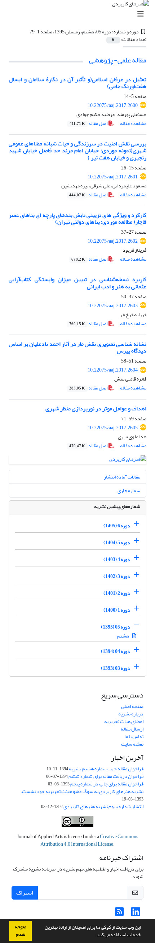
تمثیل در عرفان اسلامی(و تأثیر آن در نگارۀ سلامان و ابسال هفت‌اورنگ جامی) (77, 83)
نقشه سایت (132, 744)
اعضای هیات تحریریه (123, 721)
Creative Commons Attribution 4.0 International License (89, 840)
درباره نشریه (130, 714)
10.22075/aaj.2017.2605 (113, 428)
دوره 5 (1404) (116, 542)
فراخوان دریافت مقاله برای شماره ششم (105, 776)
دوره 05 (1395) (115, 627)
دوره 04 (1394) (115, 651)
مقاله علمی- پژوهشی (117, 60)
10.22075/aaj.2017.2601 (113, 177)
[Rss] (119, 914)
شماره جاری (129, 490)
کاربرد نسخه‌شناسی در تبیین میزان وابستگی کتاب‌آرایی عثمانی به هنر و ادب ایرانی (77, 282)
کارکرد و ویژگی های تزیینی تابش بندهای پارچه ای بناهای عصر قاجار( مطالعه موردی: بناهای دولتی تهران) (77, 218)
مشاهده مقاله (133, 123)
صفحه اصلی (132, 706)
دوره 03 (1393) (115, 668)
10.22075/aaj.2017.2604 (113, 370)
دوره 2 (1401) (116, 593)
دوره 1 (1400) (116, 610)
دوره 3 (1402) (116, 576)
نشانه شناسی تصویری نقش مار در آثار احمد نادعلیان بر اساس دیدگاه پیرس (77, 347)
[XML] (25, 32)
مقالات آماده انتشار (122, 477)
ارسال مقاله (132, 729)
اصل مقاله (89, 123)
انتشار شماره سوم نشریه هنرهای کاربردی (103, 806)
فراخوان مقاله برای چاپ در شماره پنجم (106, 784)
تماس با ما (133, 736)
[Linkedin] (135, 914)
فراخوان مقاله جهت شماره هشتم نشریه (106, 769)
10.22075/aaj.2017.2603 (113, 306)
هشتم (123, 636)
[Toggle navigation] (79, 14)
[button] (93, 935)
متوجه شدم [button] (20, 931)
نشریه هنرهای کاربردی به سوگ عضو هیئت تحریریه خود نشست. (82, 791)
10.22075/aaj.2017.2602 (113, 241)
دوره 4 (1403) (116, 559)
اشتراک (24, 892)
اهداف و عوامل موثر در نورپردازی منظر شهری (95, 408)
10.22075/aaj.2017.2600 (113, 105)
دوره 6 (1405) (116, 526)
